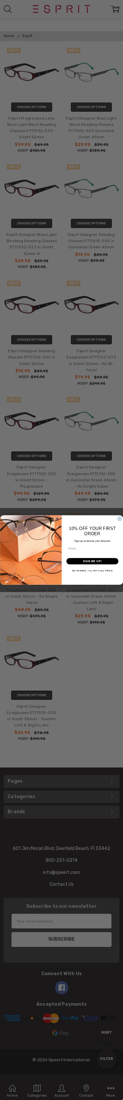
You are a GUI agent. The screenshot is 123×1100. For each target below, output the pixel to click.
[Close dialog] (120, 519)
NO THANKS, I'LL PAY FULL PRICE (92, 571)
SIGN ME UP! (92, 561)
